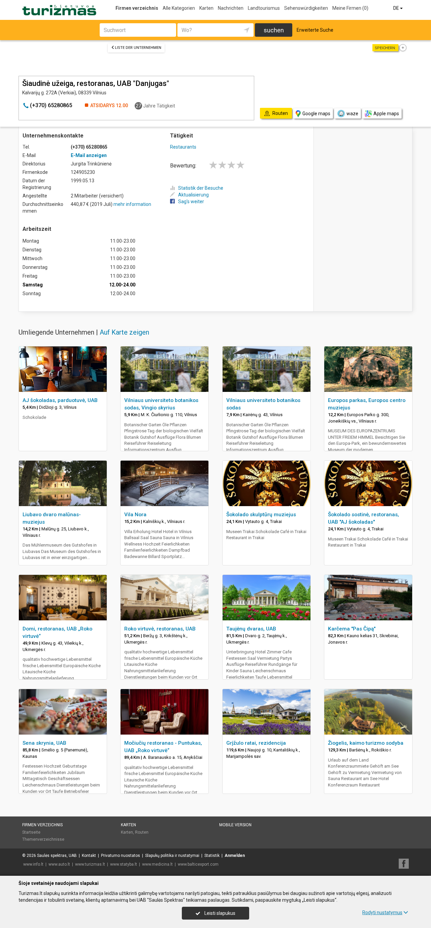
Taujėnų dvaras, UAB (251, 629)
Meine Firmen (350, 8)
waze (352, 113)
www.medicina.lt (157, 864)
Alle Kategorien (179, 8)
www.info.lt (33, 864)
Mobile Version (235, 825)
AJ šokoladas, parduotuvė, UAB (60, 400)
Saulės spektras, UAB (57, 855)
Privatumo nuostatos (120, 855)
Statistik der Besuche (200, 188)
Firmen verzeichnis (136, 8)
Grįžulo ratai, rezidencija (256, 743)
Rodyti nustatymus (382, 912)
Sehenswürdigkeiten (306, 8)
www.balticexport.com (198, 864)
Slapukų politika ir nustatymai (172, 855)
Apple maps (386, 113)
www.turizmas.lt (90, 864)
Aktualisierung (193, 194)
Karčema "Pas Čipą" (351, 629)
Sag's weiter (191, 201)
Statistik (212, 855)
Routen (141, 832)
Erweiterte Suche (315, 30)
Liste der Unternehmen (138, 47)
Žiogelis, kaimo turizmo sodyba (365, 743)
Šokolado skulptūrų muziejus (261, 515)
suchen (274, 30)
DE (396, 8)
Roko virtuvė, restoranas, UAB (160, 629)
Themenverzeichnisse (43, 839)
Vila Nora (135, 515)
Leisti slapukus (219, 913)
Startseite (31, 832)
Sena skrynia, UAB (44, 743)
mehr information (132, 204)
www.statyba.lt (123, 864)
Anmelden (235, 855)
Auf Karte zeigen (124, 332)
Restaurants (183, 147)
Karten (206, 8)
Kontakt (89, 855)
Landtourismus (264, 8)
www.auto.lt (59, 864)
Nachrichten (230, 8)
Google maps (316, 113)
